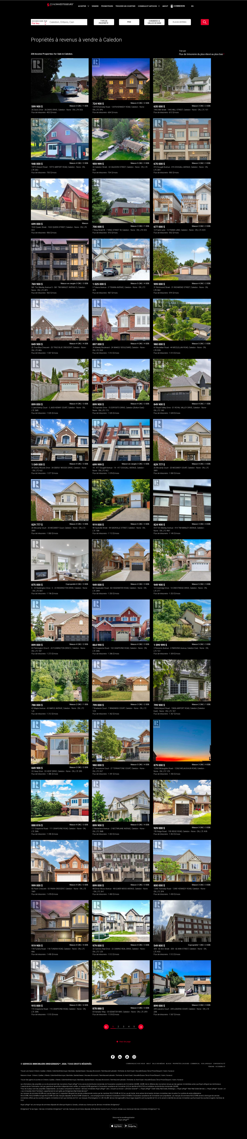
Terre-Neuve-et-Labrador (109, 1071)
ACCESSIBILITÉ (220, 1066)
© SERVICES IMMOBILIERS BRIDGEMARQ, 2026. (44, 1064)
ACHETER (82, 6)
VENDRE (95, 6)
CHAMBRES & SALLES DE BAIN (154, 22)
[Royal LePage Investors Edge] (60, 7)
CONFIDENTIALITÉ (219, 1063)
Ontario (36, 1071)
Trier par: (182, 51)
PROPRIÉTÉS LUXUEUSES (181, 1063)
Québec (42, 1071)
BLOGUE (168, 1063)
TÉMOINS (211, 1066)
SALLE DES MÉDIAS (158, 1063)
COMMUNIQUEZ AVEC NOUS (135, 1063)
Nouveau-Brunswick (93, 1071)
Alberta (49, 1071)
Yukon (165, 1071)
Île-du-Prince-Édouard (155, 1071)
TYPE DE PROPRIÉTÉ (103, 22)
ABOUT (165, 6)
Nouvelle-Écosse (141, 1071)
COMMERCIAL (195, 1063)
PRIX (129, 22)
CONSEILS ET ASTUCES (147, 6)
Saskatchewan (80, 1071)
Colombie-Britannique (59, 1071)
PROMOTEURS (107, 6)
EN (192, 6)
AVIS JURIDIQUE (206, 1063)
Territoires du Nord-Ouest (126, 1071)
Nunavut (171, 1071)
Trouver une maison (27, 1071)
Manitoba (71, 1071)
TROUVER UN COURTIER (125, 6)
